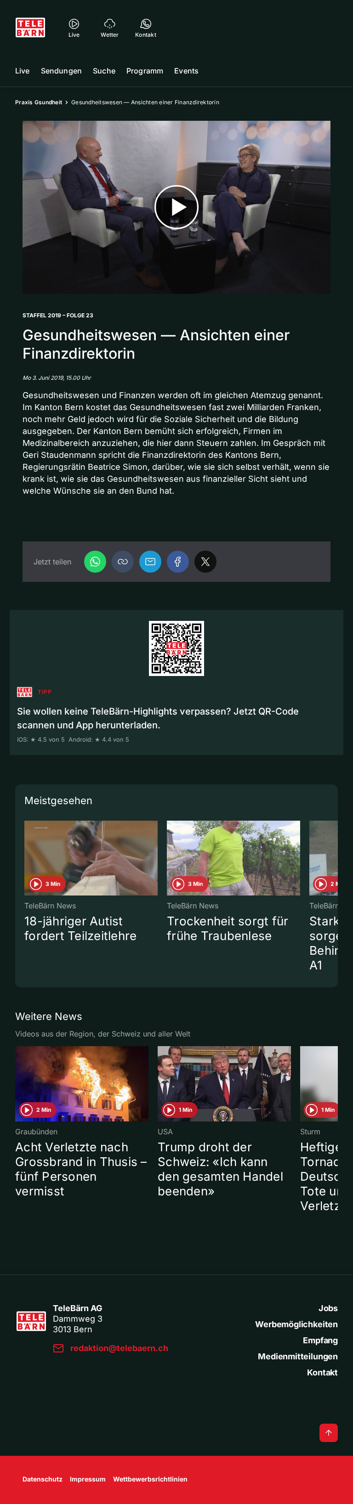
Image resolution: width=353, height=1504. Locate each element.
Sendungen (61, 70)
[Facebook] (178, 562)
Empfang (320, 1340)
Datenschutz (43, 1479)
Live (22, 70)
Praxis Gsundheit (38, 102)
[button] (123, 562)
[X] (205, 562)
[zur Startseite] (30, 28)
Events (186, 70)
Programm (144, 70)
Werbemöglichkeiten (296, 1324)
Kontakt (322, 1372)
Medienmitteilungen (298, 1356)
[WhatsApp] (95, 562)
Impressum (88, 1479)
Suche (104, 70)
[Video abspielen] (176, 207)
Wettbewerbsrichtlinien (150, 1479)
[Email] (150, 562)
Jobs (328, 1308)
